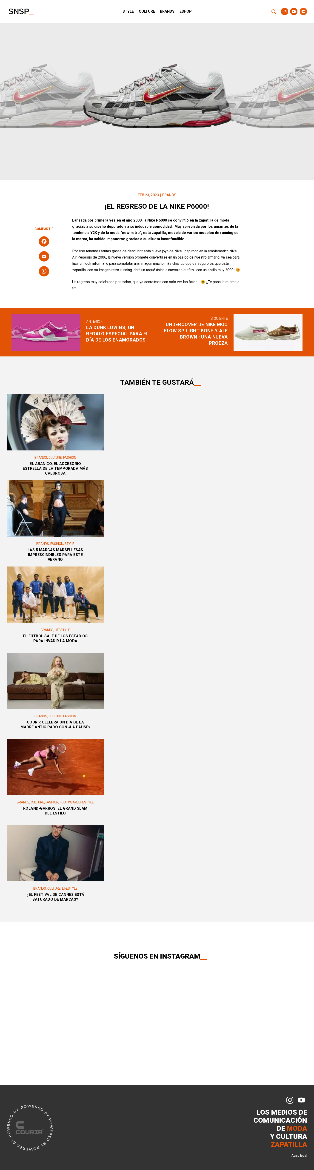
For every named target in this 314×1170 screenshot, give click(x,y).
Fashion (69, 457)
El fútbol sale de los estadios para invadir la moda (55, 638)
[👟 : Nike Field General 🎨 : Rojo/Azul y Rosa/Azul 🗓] (241, 998)
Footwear (68, 802)
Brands (167, 12)
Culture (147, 12)
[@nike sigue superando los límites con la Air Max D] (52, 1025)
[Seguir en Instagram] (284, 11)
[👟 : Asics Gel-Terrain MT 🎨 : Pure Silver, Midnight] (187, 998)
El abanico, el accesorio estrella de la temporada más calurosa (55, 468)
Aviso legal (299, 1155)
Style (128, 12)
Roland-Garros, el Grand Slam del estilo (55, 810)
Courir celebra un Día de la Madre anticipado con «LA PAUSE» (55, 724)
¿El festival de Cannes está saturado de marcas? (55, 897)
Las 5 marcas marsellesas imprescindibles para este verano (55, 555)
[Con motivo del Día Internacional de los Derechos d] (133, 998)
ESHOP (186, 12)
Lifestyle (62, 630)
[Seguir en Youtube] (293, 11)
